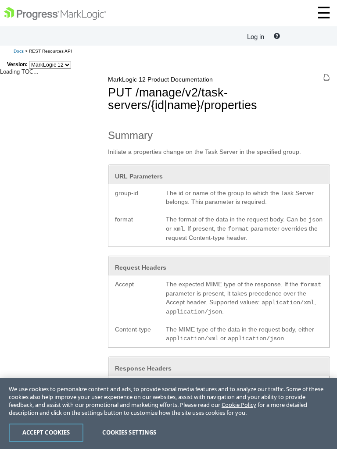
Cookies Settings (129, 432)
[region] (168, 413)
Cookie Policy (239, 405)
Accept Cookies (46, 432)
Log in (255, 36)
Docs (19, 51)
